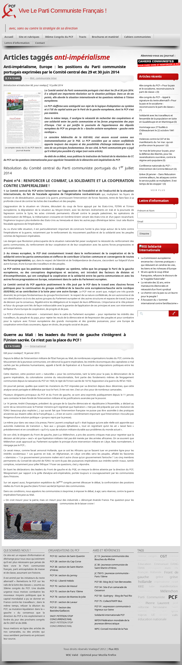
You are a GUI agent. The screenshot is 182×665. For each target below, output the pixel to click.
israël (175, 582)
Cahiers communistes (137, 37)
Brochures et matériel (105, 37)
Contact (40, 43)
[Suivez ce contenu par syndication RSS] (143, 246)
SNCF (154, 611)
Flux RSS (114, 649)
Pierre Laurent (157, 603)
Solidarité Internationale (150, 248)
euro (168, 568)
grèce (159, 577)
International (38, 346)
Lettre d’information (17, 43)
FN (176, 568)
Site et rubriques (29, 37)
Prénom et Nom (145, 210)
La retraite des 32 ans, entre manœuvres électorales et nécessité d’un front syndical (156, 286)
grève (174, 577)
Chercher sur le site (173, 313)
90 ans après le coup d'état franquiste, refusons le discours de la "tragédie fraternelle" (159, 275)
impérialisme (161, 582)
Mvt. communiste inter (43, 78)
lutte (151, 586)
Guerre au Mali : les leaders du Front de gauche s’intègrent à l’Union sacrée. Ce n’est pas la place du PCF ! (65, 337)
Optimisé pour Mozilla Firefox (98, 655)
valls (175, 615)
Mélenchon (169, 591)
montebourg (144, 591)
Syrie (164, 611)
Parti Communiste (151, 597)
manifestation (169, 586)
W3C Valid (72, 655)
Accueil (8, 37)
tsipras (142, 615)
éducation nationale (152, 619)
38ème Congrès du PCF (59, 37)
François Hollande (149, 572)
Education (144, 564)
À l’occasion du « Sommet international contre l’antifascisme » (159, 301)
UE (153, 615)
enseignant (154, 568)
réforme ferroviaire (152, 607)
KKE (141, 586)
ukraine (163, 615)
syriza (174, 611)
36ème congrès (147, 556)
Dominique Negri (166, 560)
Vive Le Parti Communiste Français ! (62, 10)
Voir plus (158, 190)
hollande (145, 581)
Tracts (82, 37)
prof (175, 603)
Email (140, 221)
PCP (140, 603)
